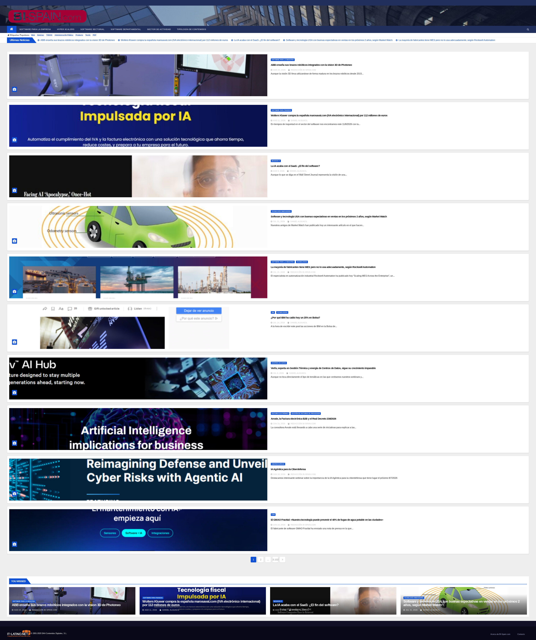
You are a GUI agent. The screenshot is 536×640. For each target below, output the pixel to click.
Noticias (40, 35)
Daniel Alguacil (299, 120)
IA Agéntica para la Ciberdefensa (288, 469)
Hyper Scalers (65, 29)
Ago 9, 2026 (278, 171)
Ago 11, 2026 (279, 120)
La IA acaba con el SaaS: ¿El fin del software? (295, 166)
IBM (273, 312)
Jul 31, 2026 (279, 222)
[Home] (11, 29)
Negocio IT (276, 161)
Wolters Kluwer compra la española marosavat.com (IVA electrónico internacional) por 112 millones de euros (329, 115)
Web (33, 35)
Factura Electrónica (280, 413)
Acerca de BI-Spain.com (500, 634)
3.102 (275, 559)
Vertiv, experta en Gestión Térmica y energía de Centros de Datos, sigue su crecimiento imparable (323, 368)
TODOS (49, 35)
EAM (273, 514)
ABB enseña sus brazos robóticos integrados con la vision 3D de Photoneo (311, 65)
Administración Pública (64, 35)
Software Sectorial (92, 29)
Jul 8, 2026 (278, 373)
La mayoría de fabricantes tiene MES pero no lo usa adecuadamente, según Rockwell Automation (323, 267)
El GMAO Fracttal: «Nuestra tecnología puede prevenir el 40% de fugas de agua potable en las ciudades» (327, 519)
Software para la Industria (283, 59)
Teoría (87, 35)
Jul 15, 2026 (279, 272)
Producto (79, 35)
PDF (94, 35)
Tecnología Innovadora (281, 211)
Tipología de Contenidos (191, 29)
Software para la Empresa (35, 29)
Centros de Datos (279, 363)
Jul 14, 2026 (279, 323)
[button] (528, 29)
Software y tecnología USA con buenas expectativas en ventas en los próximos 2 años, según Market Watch (329, 216)
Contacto (521, 634)
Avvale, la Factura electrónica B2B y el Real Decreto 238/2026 (303, 418)
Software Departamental (126, 29)
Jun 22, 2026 (279, 424)
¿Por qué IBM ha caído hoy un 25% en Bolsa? (295, 317)
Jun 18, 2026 (279, 474)
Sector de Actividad (159, 29)
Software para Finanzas (281, 110)
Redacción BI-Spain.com (303, 70)
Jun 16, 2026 (279, 525)
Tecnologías (302, 262)
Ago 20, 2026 (279, 70)
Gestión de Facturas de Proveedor (305, 413)
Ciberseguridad (278, 464)
